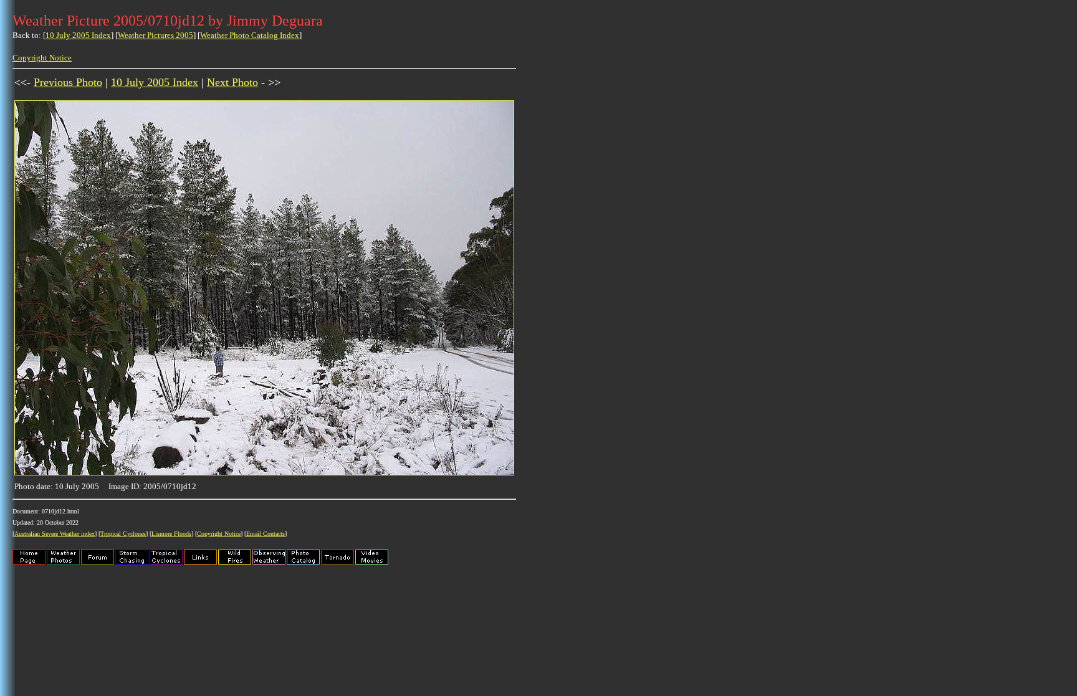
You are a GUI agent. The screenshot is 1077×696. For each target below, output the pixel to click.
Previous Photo (68, 82)
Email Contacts (265, 533)
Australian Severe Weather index (54, 533)
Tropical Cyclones (123, 533)
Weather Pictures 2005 (155, 35)
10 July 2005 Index (78, 35)
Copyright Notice (42, 57)
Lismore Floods (171, 533)
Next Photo (232, 82)
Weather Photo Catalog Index (249, 35)
